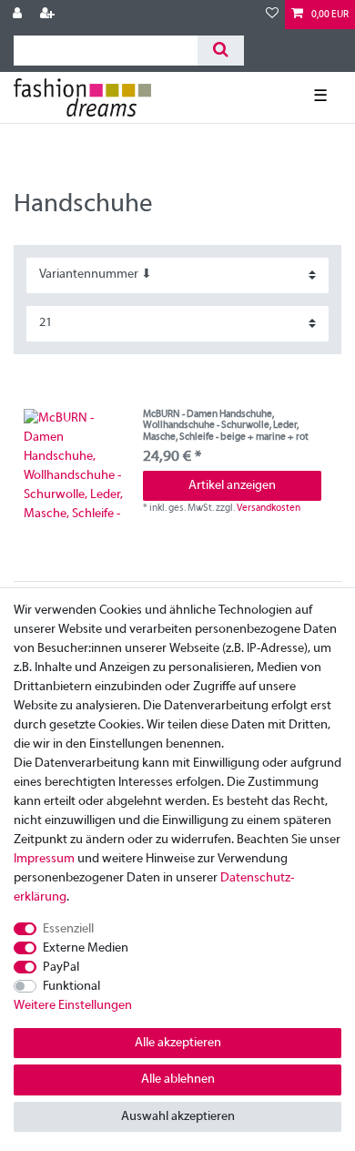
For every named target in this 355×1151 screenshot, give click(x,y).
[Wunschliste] (272, 14)
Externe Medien (85, 948)
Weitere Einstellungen (73, 1006)
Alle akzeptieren (178, 1043)
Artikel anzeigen (232, 486)
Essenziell (68, 929)
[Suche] (221, 51)
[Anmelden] (19, 14)
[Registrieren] (49, 14)
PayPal (61, 967)
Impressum (44, 859)
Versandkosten (268, 508)
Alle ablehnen (178, 1079)
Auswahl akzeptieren (178, 1117)
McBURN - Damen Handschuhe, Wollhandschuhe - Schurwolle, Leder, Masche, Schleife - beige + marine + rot (226, 426)
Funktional (71, 986)
